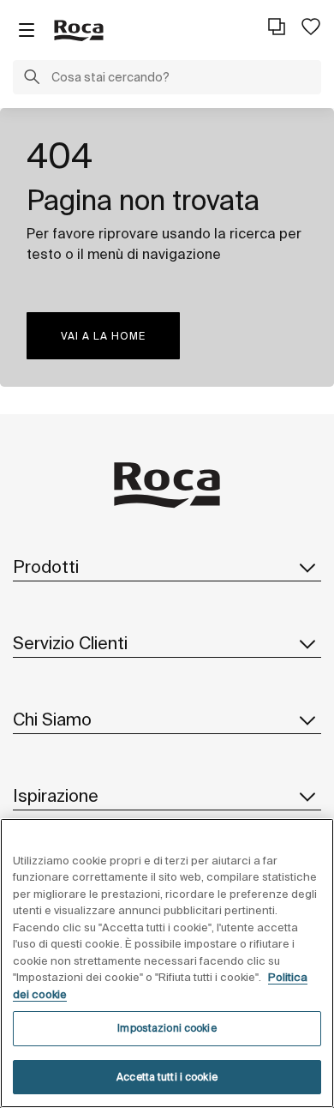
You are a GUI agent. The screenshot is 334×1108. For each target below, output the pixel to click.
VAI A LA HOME (103, 335)
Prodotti (46, 566)
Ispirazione (55, 795)
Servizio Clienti (70, 643)
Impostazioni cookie (166, 1027)
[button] (31, 79)
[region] (167, 963)
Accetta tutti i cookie (167, 1076)
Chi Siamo (52, 719)
